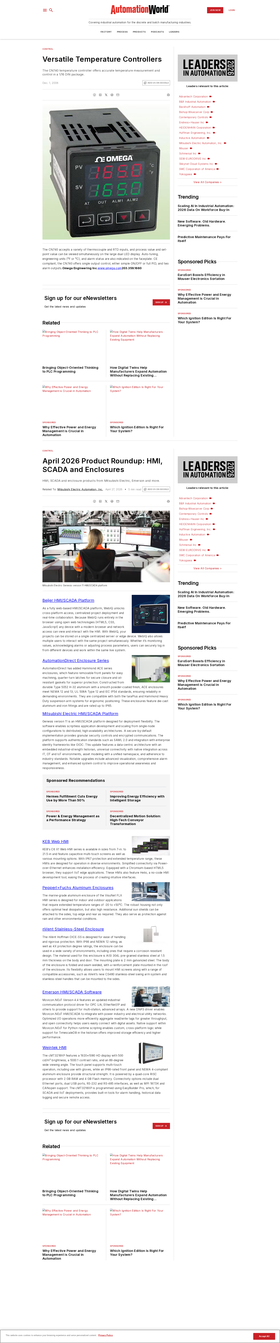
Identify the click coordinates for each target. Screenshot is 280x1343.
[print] (168, 94)
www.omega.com (110, 268)
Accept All (264, 1336)
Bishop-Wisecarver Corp (194, 112)
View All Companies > (207, 182)
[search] (51, 10)
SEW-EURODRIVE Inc (192, 158)
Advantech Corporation (193, 96)
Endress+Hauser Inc (191, 122)
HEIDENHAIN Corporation (195, 127)
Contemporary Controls (193, 117)
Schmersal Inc (188, 153)
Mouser (183, 148)
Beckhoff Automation (192, 106)
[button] (44, 10)
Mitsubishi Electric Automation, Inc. (200, 143)
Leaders (174, 32)
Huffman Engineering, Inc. (195, 132)
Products (139, 32)
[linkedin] (100, 94)
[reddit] (112, 94)
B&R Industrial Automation (195, 101)
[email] (117, 94)
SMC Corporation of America (197, 169)
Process (122, 32)
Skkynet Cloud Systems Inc (196, 163)
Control (47, 49)
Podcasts (157, 32)
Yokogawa (185, 174)
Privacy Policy (105, 1335)
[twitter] (106, 94)
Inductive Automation (192, 138)
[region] (140, 1336)
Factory (106, 32)
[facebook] (94, 94)
